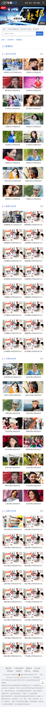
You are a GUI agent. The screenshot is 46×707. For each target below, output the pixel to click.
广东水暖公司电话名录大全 (33, 602)
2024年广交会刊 (26, 29)
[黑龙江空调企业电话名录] (13, 387)
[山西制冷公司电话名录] (13, 155)
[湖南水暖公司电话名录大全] (13, 594)
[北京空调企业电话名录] (33, 496)
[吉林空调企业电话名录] (33, 369)
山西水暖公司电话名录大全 (13, 584)
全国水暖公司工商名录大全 (13, 529)
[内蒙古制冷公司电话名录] (33, 173)
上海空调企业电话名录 (12, 504)
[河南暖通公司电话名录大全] (33, 271)
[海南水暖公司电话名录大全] (13, 648)
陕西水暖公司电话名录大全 (33, 565)
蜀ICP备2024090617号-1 (29, 675)
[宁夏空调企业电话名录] (13, 405)
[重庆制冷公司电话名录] (13, 82)
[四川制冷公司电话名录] (33, 101)
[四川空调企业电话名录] (13, 441)
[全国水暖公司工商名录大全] (13, 521)
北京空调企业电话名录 (33, 504)
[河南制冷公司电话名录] (33, 119)
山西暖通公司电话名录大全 (33, 243)
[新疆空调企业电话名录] (33, 441)
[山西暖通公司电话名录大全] (33, 235)
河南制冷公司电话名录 (33, 126)
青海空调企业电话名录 (12, 467)
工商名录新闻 (18, 668)
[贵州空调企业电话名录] (13, 423)
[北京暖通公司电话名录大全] (33, 307)
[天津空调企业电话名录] (33, 478)
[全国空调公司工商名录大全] (13, 369)
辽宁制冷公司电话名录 (33, 145)
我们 (30, 3)
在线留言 (19, 671)
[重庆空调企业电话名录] (13, 478)
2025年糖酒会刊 (13, 29)
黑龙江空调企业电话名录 (12, 395)
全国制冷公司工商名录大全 (13, 72)
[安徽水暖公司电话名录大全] (33, 539)
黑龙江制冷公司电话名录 (12, 181)
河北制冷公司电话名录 (12, 145)
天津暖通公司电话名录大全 (13, 333)
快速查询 (36, 671)
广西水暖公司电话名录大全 (33, 656)
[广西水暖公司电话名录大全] (33, 648)
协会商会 (36, 29)
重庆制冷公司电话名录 (12, 90)
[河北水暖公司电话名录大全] (13, 558)
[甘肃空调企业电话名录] (33, 405)
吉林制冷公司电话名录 (33, 163)
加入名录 (37, 668)
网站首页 (9, 668)
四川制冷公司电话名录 (33, 108)
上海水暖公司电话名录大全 (13, 638)
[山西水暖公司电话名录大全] (13, 576)
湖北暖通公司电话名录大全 (13, 279)
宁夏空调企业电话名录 (12, 413)
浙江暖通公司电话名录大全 (33, 351)
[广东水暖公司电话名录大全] (33, 594)
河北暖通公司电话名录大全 (13, 261)
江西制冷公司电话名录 (12, 126)
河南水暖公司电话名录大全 (33, 529)
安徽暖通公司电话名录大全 (33, 297)
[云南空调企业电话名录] (33, 459)
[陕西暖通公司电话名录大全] (33, 217)
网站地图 (37, 677)
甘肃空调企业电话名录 (33, 413)
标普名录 (10, 671)
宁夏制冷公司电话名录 (33, 199)
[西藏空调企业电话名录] (33, 423)
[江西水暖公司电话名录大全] (13, 539)
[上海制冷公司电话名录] (33, 64)
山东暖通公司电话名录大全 (13, 351)
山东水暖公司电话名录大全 (33, 620)
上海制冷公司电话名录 (33, 72)
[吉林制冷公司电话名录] (33, 155)
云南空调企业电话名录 (33, 467)
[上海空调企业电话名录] (13, 496)
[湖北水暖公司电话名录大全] (33, 576)
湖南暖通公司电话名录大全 (33, 261)
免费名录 (29, 668)
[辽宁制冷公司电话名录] (33, 137)
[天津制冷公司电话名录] (13, 101)
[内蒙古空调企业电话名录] (33, 387)
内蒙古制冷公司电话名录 (33, 181)
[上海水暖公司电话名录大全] (13, 630)
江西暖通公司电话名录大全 (13, 297)
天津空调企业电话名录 (33, 485)
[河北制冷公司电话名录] (13, 137)
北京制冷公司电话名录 (33, 90)
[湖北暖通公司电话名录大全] (13, 271)
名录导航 (10, 40)
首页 (26, 3)
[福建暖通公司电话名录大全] (33, 325)
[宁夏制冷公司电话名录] (33, 191)
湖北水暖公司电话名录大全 (33, 584)
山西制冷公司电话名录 (12, 163)
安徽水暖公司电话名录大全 (33, 547)
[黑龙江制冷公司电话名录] (13, 173)
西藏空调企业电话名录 (33, 431)
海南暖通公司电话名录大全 (13, 243)
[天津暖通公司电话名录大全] (13, 325)
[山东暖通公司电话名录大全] (13, 343)
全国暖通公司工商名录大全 (13, 225)
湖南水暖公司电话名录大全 (13, 602)
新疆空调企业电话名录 (33, 449)
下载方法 (27, 671)
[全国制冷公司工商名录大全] (13, 64)
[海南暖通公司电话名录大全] (13, 235)
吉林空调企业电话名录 (33, 377)
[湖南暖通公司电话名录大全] (33, 253)
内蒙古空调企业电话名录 (33, 395)
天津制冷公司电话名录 (12, 108)
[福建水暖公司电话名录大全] (33, 630)
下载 (34, 3)
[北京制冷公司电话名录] (33, 82)
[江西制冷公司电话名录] (13, 119)
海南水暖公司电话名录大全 (13, 656)
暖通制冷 (19, 40)
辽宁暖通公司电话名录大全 (13, 315)
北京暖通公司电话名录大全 (33, 315)
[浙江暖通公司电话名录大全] (33, 343)
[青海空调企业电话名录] (13, 459)
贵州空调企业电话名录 (12, 431)
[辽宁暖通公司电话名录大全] (13, 307)
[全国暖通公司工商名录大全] (13, 217)
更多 (41, 54)
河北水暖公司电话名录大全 (13, 565)
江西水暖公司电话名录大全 (13, 547)
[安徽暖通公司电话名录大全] (33, 289)
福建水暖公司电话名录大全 (33, 638)
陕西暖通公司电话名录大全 (33, 225)
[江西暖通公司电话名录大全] (13, 289)
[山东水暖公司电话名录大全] (33, 612)
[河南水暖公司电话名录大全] (33, 521)
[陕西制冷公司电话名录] (13, 191)
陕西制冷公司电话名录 (12, 199)
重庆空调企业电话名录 (12, 485)
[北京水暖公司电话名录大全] (13, 612)
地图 (38, 3)
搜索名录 (40, 33)
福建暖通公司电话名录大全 (33, 333)
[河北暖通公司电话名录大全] (13, 253)
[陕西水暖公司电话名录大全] (33, 558)
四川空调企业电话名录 (12, 449)
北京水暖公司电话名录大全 (13, 620)
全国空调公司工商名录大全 (13, 377)
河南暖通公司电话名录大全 (33, 279)
